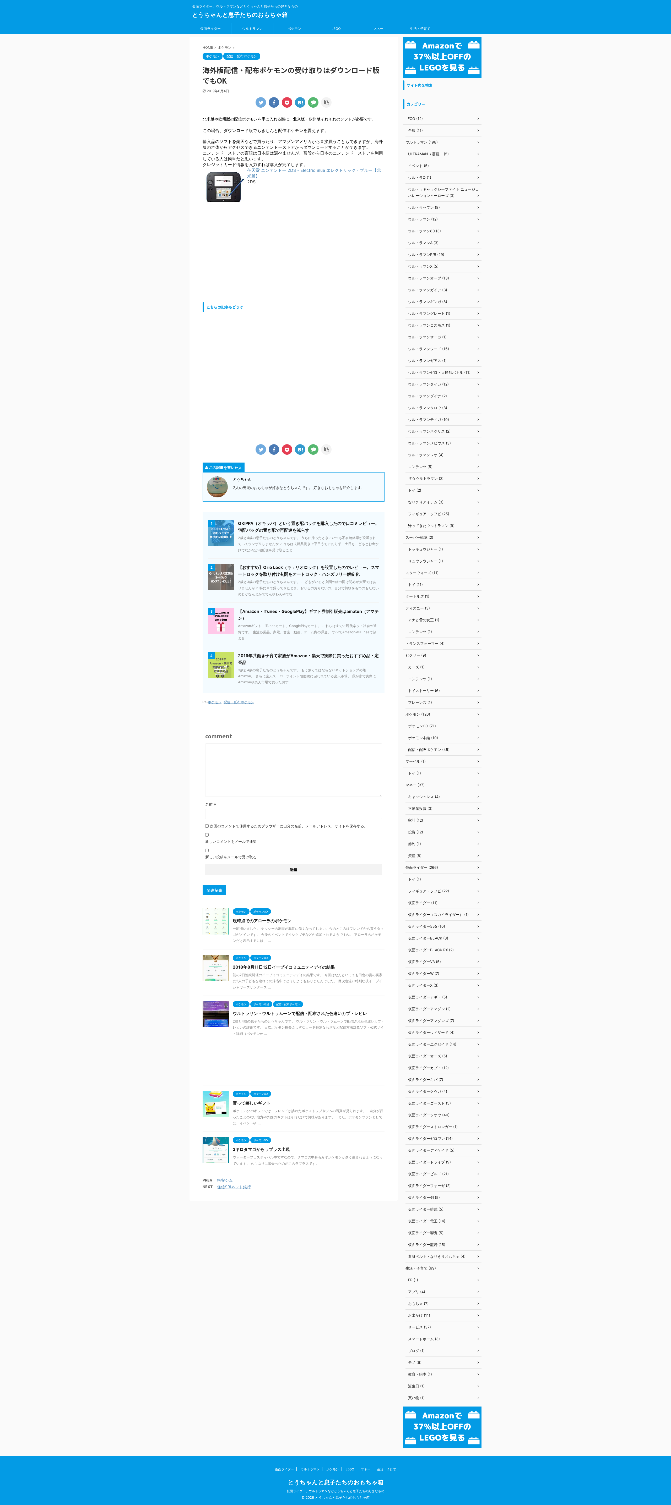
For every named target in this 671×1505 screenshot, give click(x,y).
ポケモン (294, 28)
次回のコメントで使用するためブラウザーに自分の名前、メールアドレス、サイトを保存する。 (289, 826)
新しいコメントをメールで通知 (231, 841)
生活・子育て (420, 28)
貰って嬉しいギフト (251, 1103)
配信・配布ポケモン (239, 702)
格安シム (225, 1180)
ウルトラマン (252, 28)
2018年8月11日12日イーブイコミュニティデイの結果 (284, 967)
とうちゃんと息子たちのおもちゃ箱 (240, 14)
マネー (378, 28)
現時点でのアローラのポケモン (262, 920)
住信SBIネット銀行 (234, 1186)
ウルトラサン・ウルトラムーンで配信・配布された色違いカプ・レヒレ (300, 1013)
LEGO (336, 28)
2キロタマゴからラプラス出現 (261, 1149)
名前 (210, 804)
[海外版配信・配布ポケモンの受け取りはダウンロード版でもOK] (300, 102)
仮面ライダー (210, 28)
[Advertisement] (247, 254)
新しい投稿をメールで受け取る (231, 857)
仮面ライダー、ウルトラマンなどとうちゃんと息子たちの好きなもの (335, 1491)
